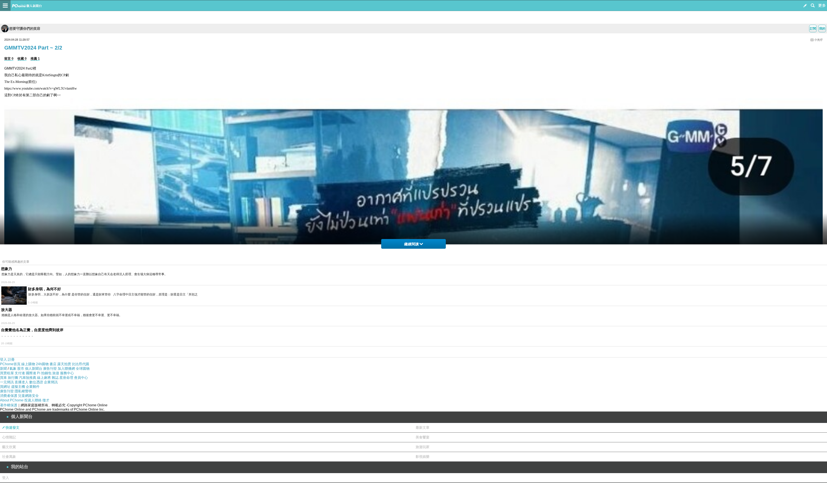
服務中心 (67, 373)
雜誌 (55, 377)
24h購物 (42, 364)
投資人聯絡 (33, 400)
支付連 (20, 373)
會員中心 (81, 377)
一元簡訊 (7, 382)
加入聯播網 (66, 368)
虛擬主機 (18, 386)
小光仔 (818, 39)
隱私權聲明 (23, 391)
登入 (3, 359)
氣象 (12, 368)
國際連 (31, 373)
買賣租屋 (7, 373)
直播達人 (21, 382)
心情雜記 (9, 437)
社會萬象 (9, 456)
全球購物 (83, 368)
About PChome (11, 400)
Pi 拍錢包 (44, 373)
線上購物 (28, 364)
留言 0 (8, 58)
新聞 (3, 368)
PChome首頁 (10, 364)
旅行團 (13, 377)
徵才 (45, 400)
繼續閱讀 (411, 244)
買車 (3, 377)
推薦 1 (35, 58)
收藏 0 (21, 58)
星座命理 (66, 377)
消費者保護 (8, 396)
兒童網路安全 (28, 396)
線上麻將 (44, 377)
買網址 (5, 386)
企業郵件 (33, 386)
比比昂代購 (80, 364)
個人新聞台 (33, 368)
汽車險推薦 (27, 377)
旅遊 (55, 373)
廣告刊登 (50, 368)
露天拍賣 (64, 364)
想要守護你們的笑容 (24, 28)
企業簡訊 (51, 382)
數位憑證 (36, 382)
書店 (53, 364)
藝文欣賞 (9, 447)
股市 (20, 368)
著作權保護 (8, 405)
